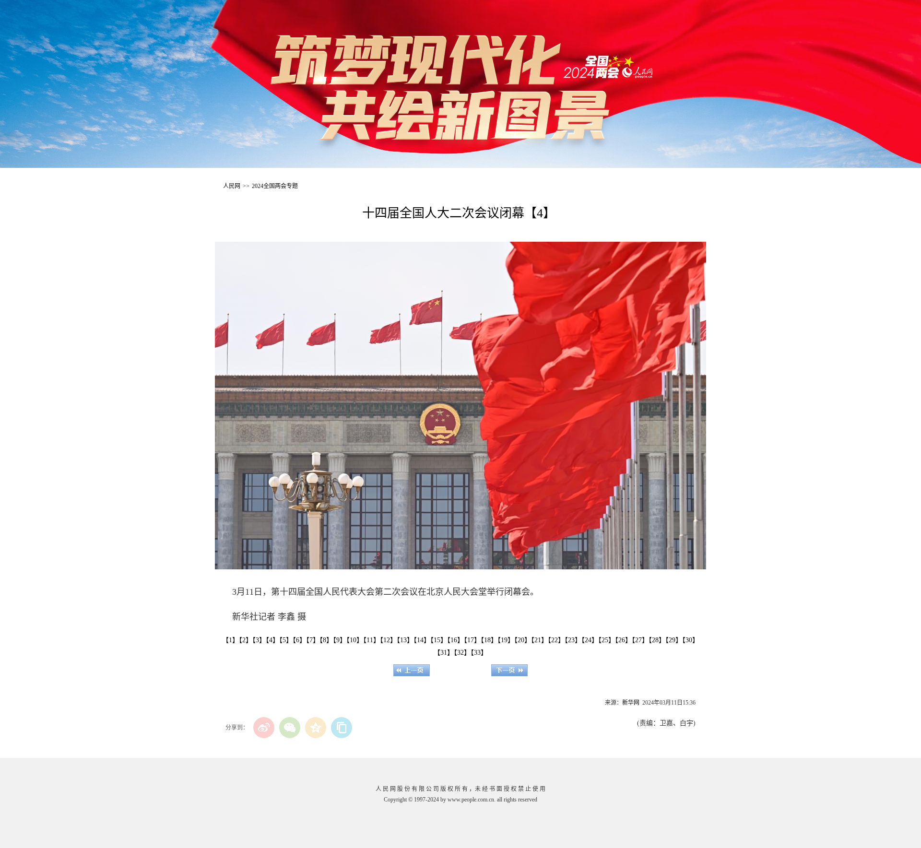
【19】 (505, 640)
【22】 (556, 640)
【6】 (299, 640)
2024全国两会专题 (275, 186)
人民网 (231, 186)
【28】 (657, 640)
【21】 (539, 640)
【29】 (673, 640)
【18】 (489, 640)
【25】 (606, 640)
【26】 (623, 640)
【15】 (438, 640)
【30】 (690, 640)
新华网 (630, 702)
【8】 (326, 640)
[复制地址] (341, 727)
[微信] (289, 727)
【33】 (479, 652)
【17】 (472, 640)
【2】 (245, 640)
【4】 (272, 640)
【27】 (640, 640)
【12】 (388, 640)
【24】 (589, 640)
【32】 (462, 652)
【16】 (455, 640)
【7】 (312, 640)
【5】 (286, 640)
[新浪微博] (263, 727)
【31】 (444, 652)
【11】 (371, 640)
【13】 (405, 640)
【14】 (421, 640)
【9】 (339, 640)
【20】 (522, 640)
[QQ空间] (315, 727)
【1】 (230, 640)
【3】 (259, 640)
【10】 (354, 640)
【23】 (573, 640)
